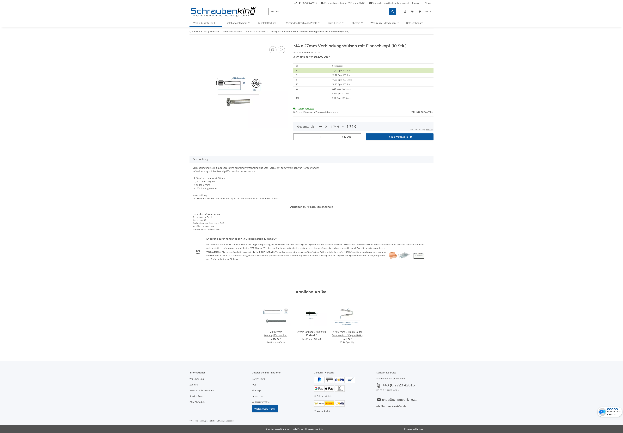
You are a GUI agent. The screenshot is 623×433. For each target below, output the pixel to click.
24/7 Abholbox (197, 401)
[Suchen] (392, 11)
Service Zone (196, 396)
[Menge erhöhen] (357, 137)
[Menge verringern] (297, 137)
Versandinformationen (201, 390)
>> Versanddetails (322, 410)
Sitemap (256, 390)
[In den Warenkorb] (192, 42)
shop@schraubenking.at (395, 3)
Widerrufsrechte (261, 401)
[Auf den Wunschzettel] (281, 49)
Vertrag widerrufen (264, 408)
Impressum (258, 396)
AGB (254, 384)
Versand (429, 129)
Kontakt (415, 3)
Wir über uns (196, 378)
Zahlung (193, 384)
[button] (405, 11)
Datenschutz (258, 378)
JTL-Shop (419, 428)
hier (235, 259)
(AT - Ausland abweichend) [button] (326, 112)
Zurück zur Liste (199, 31)
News (428, 3)
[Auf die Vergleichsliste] (272, 49)
